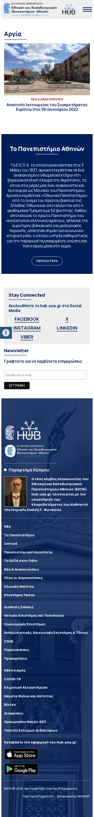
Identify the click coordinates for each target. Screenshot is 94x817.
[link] (6, 333)
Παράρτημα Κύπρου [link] (29, 470)
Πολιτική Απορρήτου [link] (38, 796)
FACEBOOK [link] (27, 319)
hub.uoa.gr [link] (66, 742)
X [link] (66, 319)
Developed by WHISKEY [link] (73, 796)
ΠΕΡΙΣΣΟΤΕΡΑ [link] (47, 261)
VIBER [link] (27, 337)
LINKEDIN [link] (67, 328)
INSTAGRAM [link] (27, 328)
